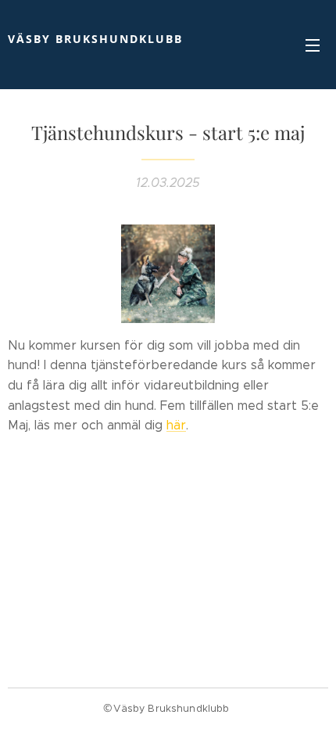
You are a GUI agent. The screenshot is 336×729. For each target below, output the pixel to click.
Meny (312, 44)
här (176, 425)
